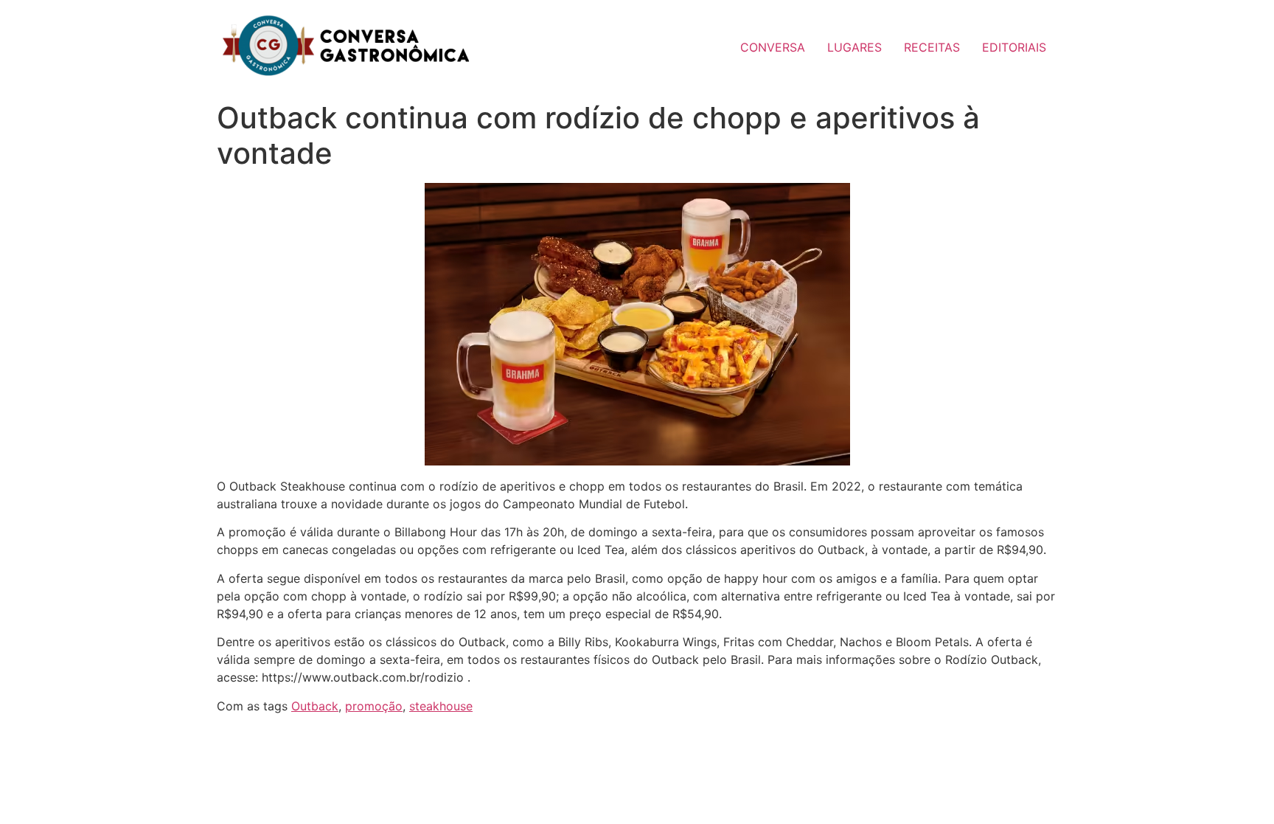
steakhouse (441, 706)
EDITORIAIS (1014, 47)
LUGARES (854, 47)
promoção (374, 706)
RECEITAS (932, 47)
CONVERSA (772, 47)
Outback (314, 706)
